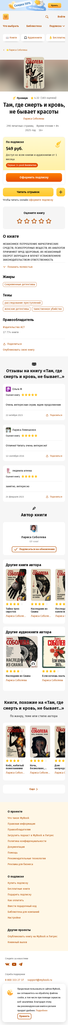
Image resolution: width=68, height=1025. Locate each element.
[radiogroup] (34, 221)
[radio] (19, 221)
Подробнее (42, 1010)
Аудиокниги (35, 37)
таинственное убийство (48, 308)
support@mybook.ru (40, 979)
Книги (13, 37)
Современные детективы (20, 284)
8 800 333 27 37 (14, 979)
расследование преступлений (23, 302)
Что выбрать (11, 26)
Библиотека (34, 26)
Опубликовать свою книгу (18, 349)
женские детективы (17, 308)
